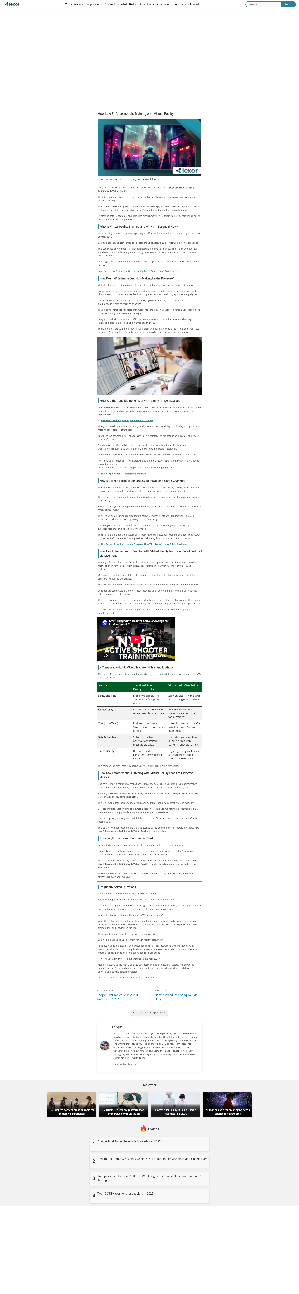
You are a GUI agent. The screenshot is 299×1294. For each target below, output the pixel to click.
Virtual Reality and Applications (83, 4)
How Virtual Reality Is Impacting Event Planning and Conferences (144, 271)
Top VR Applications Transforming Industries (124, 474)
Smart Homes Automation (155, 4)
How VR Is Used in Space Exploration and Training (127, 421)
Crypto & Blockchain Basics (120, 4)
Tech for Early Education (187, 4)
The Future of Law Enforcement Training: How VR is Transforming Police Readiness (144, 544)
